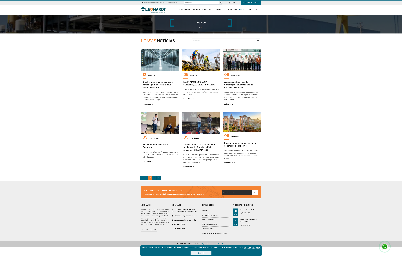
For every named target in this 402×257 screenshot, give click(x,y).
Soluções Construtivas (203, 10)
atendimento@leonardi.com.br (154, 2)
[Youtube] (151, 230)
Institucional (185, 10)
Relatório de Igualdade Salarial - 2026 (214, 233)
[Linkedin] (155, 230)
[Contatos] (260, 10)
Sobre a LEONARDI (208, 220)
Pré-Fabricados (230, 10)
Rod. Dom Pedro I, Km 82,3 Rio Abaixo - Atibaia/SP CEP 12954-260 (184, 210)
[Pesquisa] (220, 3)
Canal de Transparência (210, 215)
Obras (218, 10)
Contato (253, 10)
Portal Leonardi (252, 3)
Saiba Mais (147, 104)
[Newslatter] (254, 192)
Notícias (243, 10)
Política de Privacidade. (252, 247)
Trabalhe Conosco (208, 229)
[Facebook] (143, 230)
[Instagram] (147, 230)
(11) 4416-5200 (172, 2)
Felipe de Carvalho (218, 244)
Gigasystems (206, 244)
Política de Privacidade (209, 224)
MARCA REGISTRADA (247, 209)
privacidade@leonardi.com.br (184, 220)
